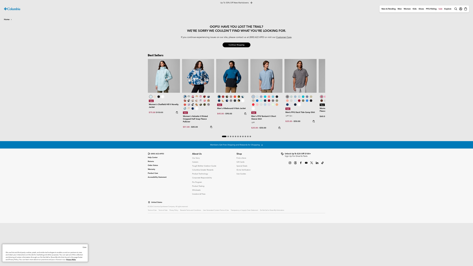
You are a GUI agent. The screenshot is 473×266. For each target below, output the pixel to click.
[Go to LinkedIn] (317, 164)
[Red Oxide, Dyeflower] (204, 96)
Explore (447, 9)
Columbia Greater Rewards (202, 170)
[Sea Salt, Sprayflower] (189, 108)
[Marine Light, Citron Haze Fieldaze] (164, 76)
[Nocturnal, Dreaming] (192, 108)
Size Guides (241, 174)
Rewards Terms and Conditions (190, 210)
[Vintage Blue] (273, 96)
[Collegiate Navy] (219, 100)
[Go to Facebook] (301, 164)
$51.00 (186, 127)
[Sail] (265, 104)
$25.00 (254, 128)
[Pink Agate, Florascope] (196, 100)
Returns (151, 161)
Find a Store (241, 158)
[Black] (235, 100)
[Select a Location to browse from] (149, 202)
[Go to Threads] (295, 164)
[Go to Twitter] (311, 164)
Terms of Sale (163, 210)
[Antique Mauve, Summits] (200, 96)
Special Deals (241, 166)
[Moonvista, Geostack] (192, 96)
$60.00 (323, 116)
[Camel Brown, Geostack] (196, 104)
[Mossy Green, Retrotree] (204, 104)
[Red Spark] (253, 104)
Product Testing (198, 186)
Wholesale (196, 190)
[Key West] (273, 104)
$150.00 (159, 112)
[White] (269, 104)
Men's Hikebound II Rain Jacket (231, 108)
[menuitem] (388, 9)
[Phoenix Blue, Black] (232, 76)
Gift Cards (240, 162)
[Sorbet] (257, 104)
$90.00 (228, 113)
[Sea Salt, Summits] (196, 96)
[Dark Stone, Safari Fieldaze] (154, 96)
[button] (224, 136)
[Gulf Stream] (261, 100)
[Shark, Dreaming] (208, 104)
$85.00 (194, 127)
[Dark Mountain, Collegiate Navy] (227, 100)
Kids (415, 9)
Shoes (421, 9)
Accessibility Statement (157, 177)
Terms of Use (152, 210)
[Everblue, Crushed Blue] (243, 96)
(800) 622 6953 (256, 37)
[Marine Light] (257, 96)
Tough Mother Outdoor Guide (204, 166)
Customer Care (283, 37)
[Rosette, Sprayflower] (204, 100)
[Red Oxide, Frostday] (185, 100)
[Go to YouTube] (306, 164)
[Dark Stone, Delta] (223, 100)
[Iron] (231, 96)
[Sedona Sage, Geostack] (189, 96)
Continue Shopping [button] (236, 45)
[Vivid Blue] (257, 100)
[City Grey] (231, 100)
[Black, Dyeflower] (189, 100)
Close (84, 247)
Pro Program (197, 182)
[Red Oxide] (223, 96)
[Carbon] (287, 104)
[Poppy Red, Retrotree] (185, 104)
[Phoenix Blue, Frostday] (198, 76)
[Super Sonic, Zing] (235, 96)
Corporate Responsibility (202, 178)
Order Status (153, 165)
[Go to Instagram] (290, 164)
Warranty (151, 169)
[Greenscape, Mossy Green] (239, 96)
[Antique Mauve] (321, 96)
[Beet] (269, 100)
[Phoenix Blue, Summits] (208, 96)
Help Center (153, 157)
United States (156, 202)
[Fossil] (253, 100)
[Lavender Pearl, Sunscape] (200, 100)
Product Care (153, 173)
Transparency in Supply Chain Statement (244, 210)
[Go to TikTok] (322, 164)
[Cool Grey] (261, 104)
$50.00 (263, 128)
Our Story (196, 158)
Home (7, 19)
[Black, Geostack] (192, 104)
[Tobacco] (321, 100)
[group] (303, 154)
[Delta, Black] (239, 100)
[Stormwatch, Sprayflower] (189, 104)
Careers (195, 162)
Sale (440, 9)
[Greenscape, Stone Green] (227, 96)
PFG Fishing (431, 9)
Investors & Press (198, 194)
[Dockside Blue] (266, 76)
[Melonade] (269, 96)
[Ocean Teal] (265, 96)
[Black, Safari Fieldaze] (158, 96)
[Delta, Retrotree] (208, 100)
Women (407, 9)
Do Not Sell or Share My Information (272, 210)
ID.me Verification (243, 170)
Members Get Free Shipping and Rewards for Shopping (235, 145)
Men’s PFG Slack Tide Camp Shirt (300, 112)
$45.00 (220, 113)
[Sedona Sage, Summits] (192, 100)
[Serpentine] (311, 96)
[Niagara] (291, 96)
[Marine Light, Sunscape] (185, 108)
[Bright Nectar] (277, 104)
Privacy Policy (173, 210)
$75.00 (152, 112)
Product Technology (200, 174)
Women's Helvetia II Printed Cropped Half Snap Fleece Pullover (195, 119)
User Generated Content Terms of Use (216, 210)
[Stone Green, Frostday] (200, 104)
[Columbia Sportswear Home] (12, 8)
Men (400, 9)
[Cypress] (277, 100)
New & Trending (388, 9)
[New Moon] (261, 96)
